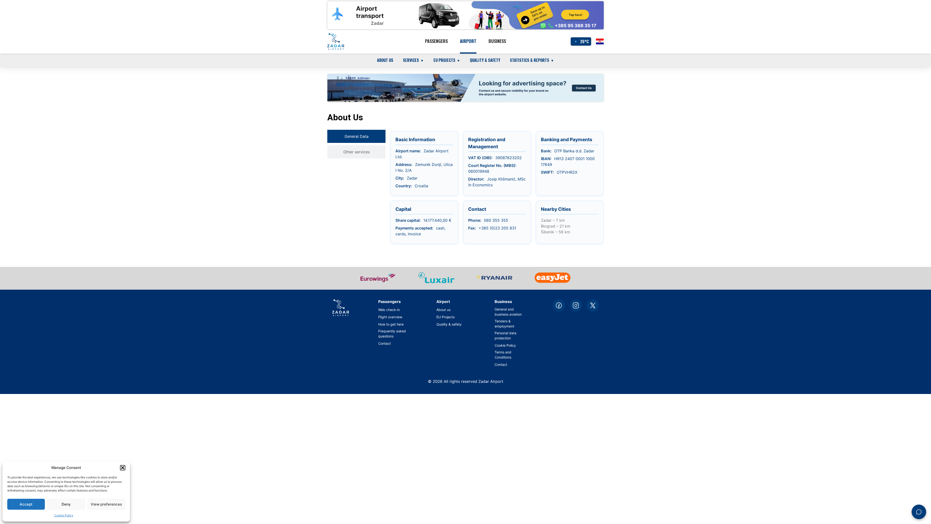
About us (385, 60)
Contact (384, 343)
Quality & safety (485, 60)
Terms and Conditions (503, 354)
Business (497, 41)
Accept (26, 504)
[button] (122, 467)
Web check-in (389, 310)
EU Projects (445, 317)
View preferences (106, 504)
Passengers (436, 41)
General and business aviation (508, 311)
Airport (468, 41)
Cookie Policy (63, 515)
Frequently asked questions (392, 333)
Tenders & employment (504, 323)
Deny (66, 504)
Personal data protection (505, 335)
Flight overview (390, 317)
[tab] (356, 136)
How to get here (391, 324)
